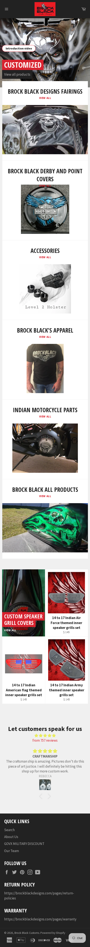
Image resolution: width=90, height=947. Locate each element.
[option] (45, 52)
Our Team (11, 851)
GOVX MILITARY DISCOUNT (24, 843)
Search (9, 830)
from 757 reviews (45, 740)
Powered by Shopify (52, 933)
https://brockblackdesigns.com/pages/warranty (40, 919)
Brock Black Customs (26, 933)
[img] (45, 735)
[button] (42, 796)
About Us (11, 836)
